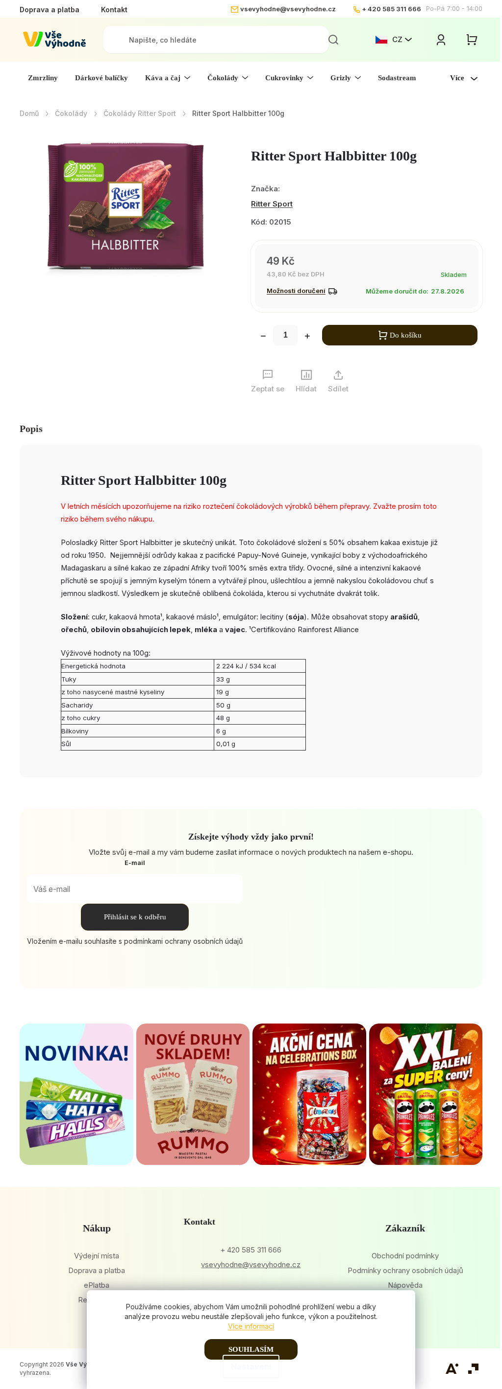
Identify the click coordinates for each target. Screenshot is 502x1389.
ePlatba (96, 1285)
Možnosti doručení (296, 291)
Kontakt (114, 9)
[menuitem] (43, 77)
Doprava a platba (49, 9)
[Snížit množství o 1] (263, 337)
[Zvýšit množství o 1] (307, 337)
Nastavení (251, 1366)
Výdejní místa (96, 1255)
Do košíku (406, 335)
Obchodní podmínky (405, 1255)
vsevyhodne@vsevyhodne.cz (288, 9)
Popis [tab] (31, 428)
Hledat (333, 39)
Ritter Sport (272, 203)
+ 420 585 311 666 (391, 9)
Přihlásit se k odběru (135, 917)
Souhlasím (251, 1349)
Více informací (251, 1326)
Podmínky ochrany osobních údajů (405, 1270)
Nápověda (405, 1285)
